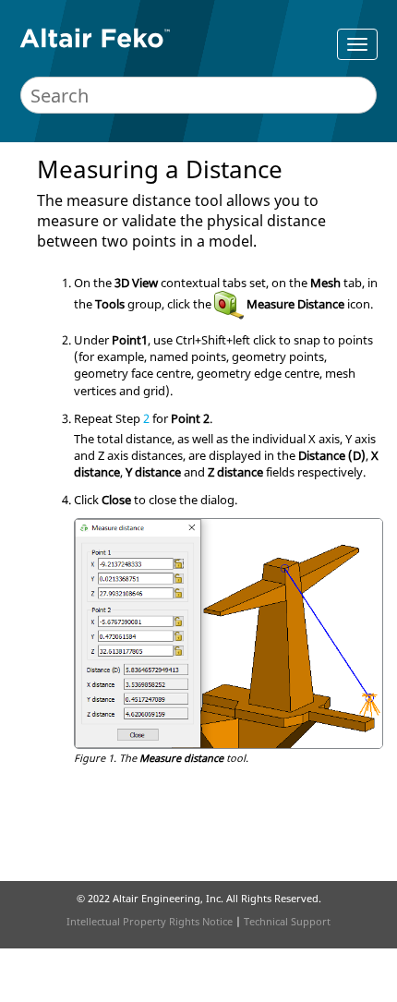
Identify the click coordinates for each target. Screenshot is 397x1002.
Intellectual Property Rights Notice (149, 921)
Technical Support (287, 921)
